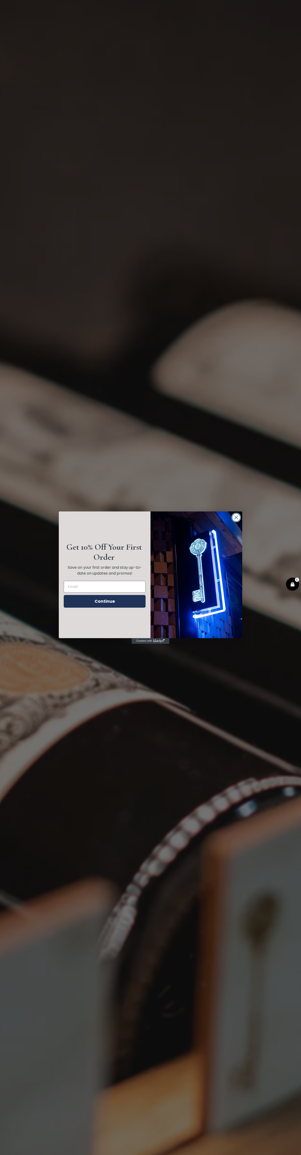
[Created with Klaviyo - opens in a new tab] (150, 641)
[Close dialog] (236, 517)
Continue (105, 601)
